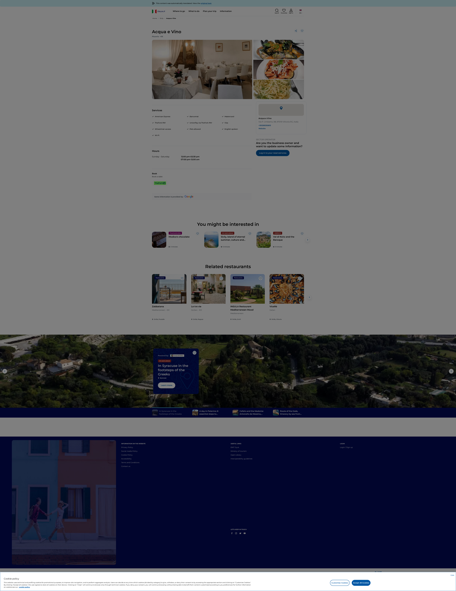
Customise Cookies (339, 583)
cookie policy (24, 587)
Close (452, 575)
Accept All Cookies (361, 583)
